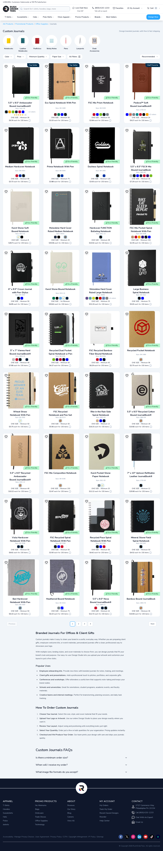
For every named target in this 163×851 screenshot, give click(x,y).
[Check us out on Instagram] (133, 837)
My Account (135, 8)
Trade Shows (40, 817)
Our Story (71, 809)
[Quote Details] (29, 120)
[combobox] (44, 8)
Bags (37, 809)
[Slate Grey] (65, 237)
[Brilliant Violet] (86, 298)
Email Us (139, 822)
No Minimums (40, 805)
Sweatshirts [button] (22, 17)
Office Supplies (41, 24)
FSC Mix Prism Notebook (100, 102)
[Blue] (23, 111)
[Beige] (18, 237)
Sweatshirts (8, 813)
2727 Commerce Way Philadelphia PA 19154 (145, 807)
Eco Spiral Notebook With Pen (60, 102)
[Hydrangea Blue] (103, 298)
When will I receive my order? (52, 764)
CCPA (65, 836)
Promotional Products (24, 24)
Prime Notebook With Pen (60, 166)
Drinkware (39, 813)
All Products (8, 24)
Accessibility (8, 836)
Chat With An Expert (144, 817)
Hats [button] (35, 17)
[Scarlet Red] (100, 298)
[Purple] (147, 175)
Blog (69, 813)
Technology (40, 824)
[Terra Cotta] (130, 114)
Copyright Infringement (78, 836)
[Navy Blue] (55, 237)
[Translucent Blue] (104, 175)
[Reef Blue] (90, 298)
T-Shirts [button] (8, 17)
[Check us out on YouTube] (145, 837)
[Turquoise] (137, 114)
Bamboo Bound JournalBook (141, 598)
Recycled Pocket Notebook (141, 350)
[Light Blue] (60, 298)
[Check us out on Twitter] (127, 837)
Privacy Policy (56, 836)
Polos (5, 820)
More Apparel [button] (63, 17)
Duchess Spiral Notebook (100, 166)
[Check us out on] (139, 837)
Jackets (6, 824)
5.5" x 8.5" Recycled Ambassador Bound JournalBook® (20, 476)
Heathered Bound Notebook (60, 598)
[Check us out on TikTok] (152, 837)
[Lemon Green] (93, 298)
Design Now (153, 17)
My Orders (104, 805)
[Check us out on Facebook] (121, 837)
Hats (5, 817)
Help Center (105, 820)
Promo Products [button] (82, 17)
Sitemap (100, 836)
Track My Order (106, 809)
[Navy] (16, 111)
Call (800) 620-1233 (145, 812)
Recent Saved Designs (109, 813)
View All (70, 820)
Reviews (71, 805)
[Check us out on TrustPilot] (158, 837)
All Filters (73, 56)
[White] (26, 111)
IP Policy (92, 836)
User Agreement (42, 836)
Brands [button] (97, 17)
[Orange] (9, 111)
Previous (12, 624)
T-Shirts (6, 805)
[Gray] (107, 114)
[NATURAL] (132, 237)
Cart (153, 8)
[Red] (19, 111)
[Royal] (20, 175)
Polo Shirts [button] (47, 17)
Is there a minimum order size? (52, 757)
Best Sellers (111, 17)
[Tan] (97, 420)
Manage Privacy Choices (24, 836)
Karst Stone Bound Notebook (60, 289)
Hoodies (6, 809)
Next (152, 624)
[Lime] (13, 111)
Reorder (103, 817)
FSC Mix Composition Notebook (60, 473)
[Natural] (140, 359)
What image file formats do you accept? (57, 772)
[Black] (6, 111)
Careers (70, 817)
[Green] (58, 114)
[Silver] (130, 175)
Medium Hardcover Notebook (20, 166)
